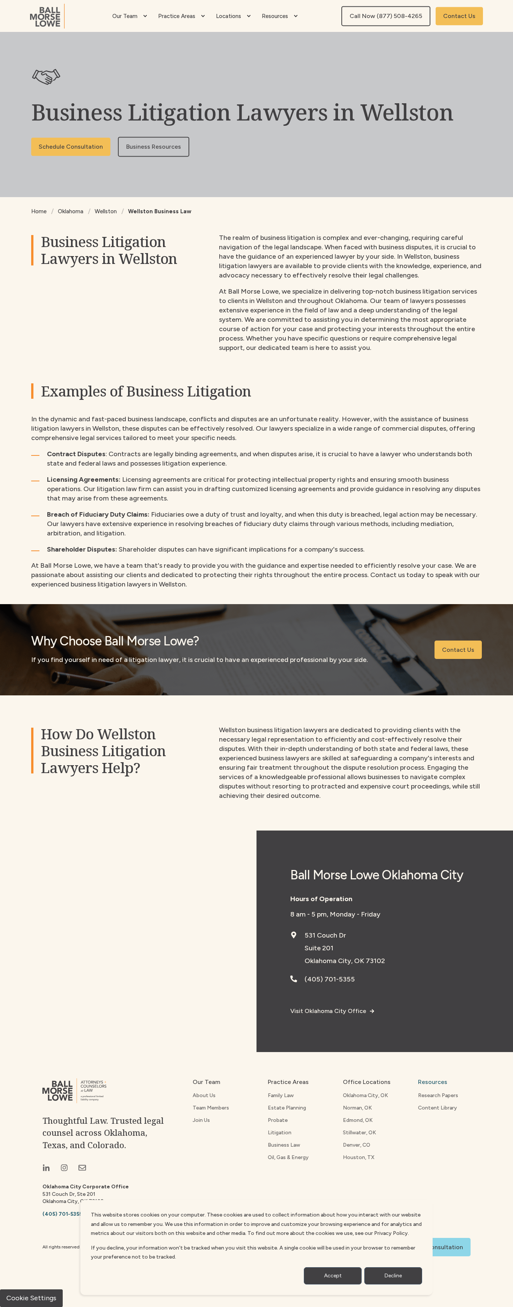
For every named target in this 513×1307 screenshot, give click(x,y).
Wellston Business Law (160, 211)
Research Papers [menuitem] (438, 1095)
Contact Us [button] (459, 16)
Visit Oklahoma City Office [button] (328, 1011)
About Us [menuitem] (204, 1095)
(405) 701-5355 (330, 979)
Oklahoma (70, 211)
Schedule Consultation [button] (71, 146)
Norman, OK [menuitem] (357, 1108)
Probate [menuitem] (278, 1120)
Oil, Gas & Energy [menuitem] (288, 1157)
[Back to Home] (47, 16)
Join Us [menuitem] (201, 1120)
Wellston (106, 211)
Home (39, 211)
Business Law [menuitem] (284, 1145)
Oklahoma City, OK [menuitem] (365, 1095)
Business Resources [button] (153, 146)
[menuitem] (145, 16)
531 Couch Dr (325, 935)
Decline (393, 1275)
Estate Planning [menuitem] (287, 1108)
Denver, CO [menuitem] (356, 1145)
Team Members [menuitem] (211, 1108)
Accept (333, 1275)
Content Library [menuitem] (437, 1108)
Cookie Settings (31, 1298)
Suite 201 (319, 948)
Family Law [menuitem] (281, 1095)
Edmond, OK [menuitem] (358, 1120)
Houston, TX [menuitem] (358, 1157)
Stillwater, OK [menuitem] (359, 1132)
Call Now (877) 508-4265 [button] (386, 16)
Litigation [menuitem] (279, 1132)
